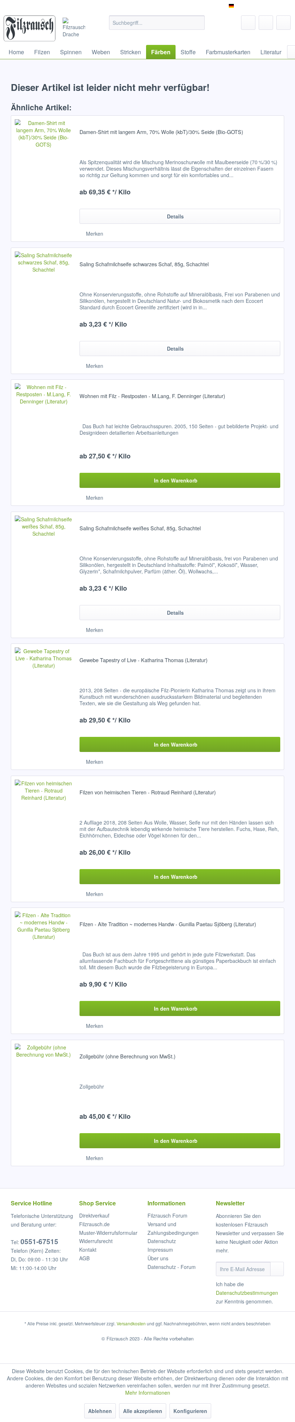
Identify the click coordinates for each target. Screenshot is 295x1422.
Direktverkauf (94, 1215)
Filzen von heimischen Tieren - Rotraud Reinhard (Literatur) (148, 792)
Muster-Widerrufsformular (108, 1232)
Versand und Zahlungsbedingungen (173, 1228)
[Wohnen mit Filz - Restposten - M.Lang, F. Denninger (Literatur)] (43, 442)
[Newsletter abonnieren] (277, 1269)
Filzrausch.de (94, 1224)
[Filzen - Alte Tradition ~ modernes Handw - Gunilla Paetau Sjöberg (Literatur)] (43, 970)
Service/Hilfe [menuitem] (270, 5)
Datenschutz (162, 1241)
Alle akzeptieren (142, 1410)
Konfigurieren (190, 1410)
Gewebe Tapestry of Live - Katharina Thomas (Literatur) (144, 660)
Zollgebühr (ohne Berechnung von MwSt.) (128, 1056)
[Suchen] (198, 22)
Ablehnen (100, 1410)
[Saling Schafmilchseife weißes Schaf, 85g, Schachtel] (43, 575)
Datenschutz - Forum (172, 1266)
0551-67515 (39, 1241)
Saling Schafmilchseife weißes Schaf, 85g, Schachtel (140, 528)
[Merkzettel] (248, 22)
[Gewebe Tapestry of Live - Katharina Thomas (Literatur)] (43, 706)
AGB (84, 1258)
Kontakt (87, 1249)
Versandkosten (131, 1323)
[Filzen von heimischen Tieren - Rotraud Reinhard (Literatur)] (43, 839)
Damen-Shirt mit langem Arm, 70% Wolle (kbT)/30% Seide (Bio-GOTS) (161, 131)
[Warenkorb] (283, 22)
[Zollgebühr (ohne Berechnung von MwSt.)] (43, 1103)
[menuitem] (157, 22)
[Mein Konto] (266, 22)
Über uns (158, 1258)
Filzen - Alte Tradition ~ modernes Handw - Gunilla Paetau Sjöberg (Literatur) (168, 924)
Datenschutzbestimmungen (247, 1292)
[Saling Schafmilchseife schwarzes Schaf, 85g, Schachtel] (43, 310)
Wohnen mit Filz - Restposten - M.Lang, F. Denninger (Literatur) (152, 396)
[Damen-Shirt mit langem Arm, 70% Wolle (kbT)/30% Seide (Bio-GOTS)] (43, 178)
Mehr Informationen (147, 1392)
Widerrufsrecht (96, 1241)
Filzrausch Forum (167, 1215)
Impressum (160, 1249)
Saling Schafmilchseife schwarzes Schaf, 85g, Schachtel (144, 264)
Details (175, 216)
